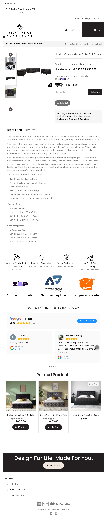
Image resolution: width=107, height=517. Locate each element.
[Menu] (4, 37)
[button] (17, 418)
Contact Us (97, 18)
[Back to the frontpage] (65, 44)
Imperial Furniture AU (82, 64)
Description (14, 130)
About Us (79, 18)
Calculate (95, 92)
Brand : (58, 64)
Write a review (87, 321)
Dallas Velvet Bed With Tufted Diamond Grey (62, 415)
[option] (10, 77)
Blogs (88, 18)
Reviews (30, 130)
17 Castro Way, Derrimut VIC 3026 (21, 11)
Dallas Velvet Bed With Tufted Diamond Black (29, 415)
